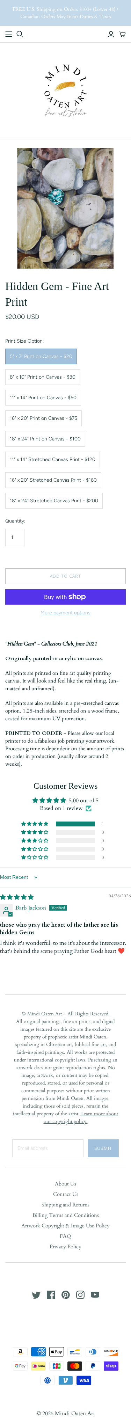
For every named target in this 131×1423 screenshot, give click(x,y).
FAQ (65, 1236)
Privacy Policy (65, 1246)
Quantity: (15, 521)
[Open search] (19, 34)
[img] (17, 897)
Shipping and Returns (65, 1204)
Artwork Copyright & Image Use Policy (65, 1225)
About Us (65, 1183)
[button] (35, 824)
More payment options (65, 613)
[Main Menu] (8, 34)
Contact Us (65, 1194)
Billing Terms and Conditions (65, 1215)
